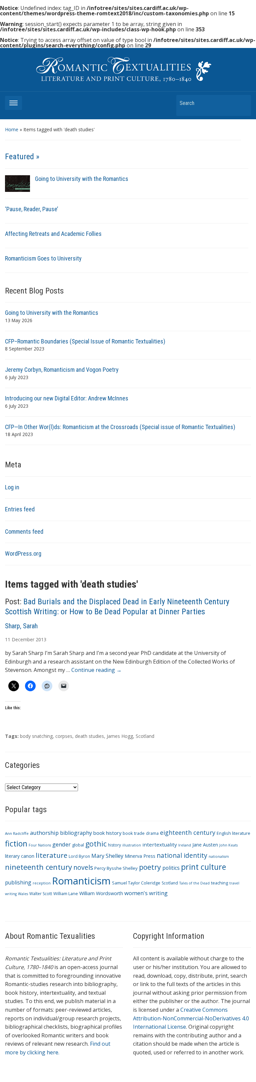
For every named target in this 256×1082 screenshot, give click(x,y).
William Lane (65, 893)
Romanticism (81, 880)
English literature (233, 833)
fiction (16, 843)
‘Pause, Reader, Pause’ (31, 209)
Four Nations (40, 845)
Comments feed (24, 531)
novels (83, 867)
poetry (150, 867)
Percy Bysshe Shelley (116, 868)
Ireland (184, 844)
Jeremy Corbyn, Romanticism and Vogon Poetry (62, 369)
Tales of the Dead (194, 883)
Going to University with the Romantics (81, 178)
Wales (23, 893)
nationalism (219, 856)
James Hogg (120, 736)
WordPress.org (23, 553)
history (114, 845)
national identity (182, 855)
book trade (134, 833)
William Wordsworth (101, 893)
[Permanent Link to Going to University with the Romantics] (17, 183)
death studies (89, 736)
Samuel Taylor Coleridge (136, 883)
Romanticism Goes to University (43, 258)
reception (42, 882)
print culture (203, 866)
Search (243, 103)
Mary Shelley (107, 855)
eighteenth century (187, 832)
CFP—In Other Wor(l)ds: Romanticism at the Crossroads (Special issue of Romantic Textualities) (120, 426)
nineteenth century (38, 867)
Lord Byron (79, 856)
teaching (219, 883)
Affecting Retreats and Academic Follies (53, 233)
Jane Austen (205, 844)
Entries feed (20, 509)
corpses (63, 736)
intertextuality (159, 844)
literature (51, 855)
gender (61, 844)
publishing (18, 882)
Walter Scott (40, 893)
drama (152, 833)
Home (11, 129)
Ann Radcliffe (17, 833)
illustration (131, 845)
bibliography (76, 832)
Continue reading (96, 670)
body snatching (36, 736)
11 (7, 639)
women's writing (146, 893)
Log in (12, 487)
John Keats (228, 845)
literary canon (19, 856)
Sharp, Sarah (21, 626)
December (23, 639)
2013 (41, 639)
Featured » (22, 156)
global (78, 845)
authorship (44, 832)
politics (171, 867)
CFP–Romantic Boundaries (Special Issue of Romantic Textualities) (85, 341)
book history (107, 832)
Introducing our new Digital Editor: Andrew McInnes (66, 398)
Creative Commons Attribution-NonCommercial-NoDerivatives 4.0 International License (191, 1018)
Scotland (145, 736)
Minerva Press (140, 856)
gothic (96, 843)
